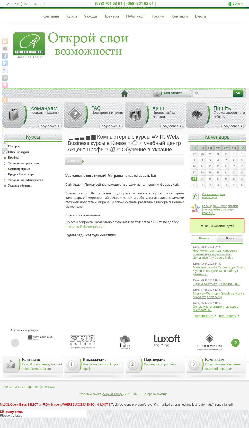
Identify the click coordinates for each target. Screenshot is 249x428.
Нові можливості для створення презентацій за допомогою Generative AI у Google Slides (216, 254)
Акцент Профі (113, 394)
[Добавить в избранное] (16, 4)
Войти (237, 3)
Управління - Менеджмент (25, 180)
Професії (13, 157)
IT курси (14, 146)
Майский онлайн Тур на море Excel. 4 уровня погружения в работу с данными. (218, 270)
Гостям (158, 16)
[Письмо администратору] (26, 4)
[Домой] (7, 4)
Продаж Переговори (21, 174)
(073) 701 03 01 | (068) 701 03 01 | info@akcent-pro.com (126, 6)
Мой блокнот (173, 93)
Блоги (200, 16)
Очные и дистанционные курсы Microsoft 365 (216, 308)
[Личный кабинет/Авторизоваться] (44, 4)
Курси (71, 16)
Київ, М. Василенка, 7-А (38, 364)
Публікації (135, 16)
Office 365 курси (18, 152)
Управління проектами (23, 163)
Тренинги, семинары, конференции (29, 387)
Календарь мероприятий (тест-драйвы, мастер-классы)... (220, 209)
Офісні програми (19, 169)
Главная (73, 161)
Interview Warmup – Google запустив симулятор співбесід (218, 295)
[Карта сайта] (35, 4)
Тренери (111, 16)
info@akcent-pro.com (36, 369)
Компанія (51, 16)
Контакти (180, 16)
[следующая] (235, 343)
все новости (228, 316)
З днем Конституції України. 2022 (216, 284)
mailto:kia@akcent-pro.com (85, 226)
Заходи (90, 16)
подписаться (204, 316)
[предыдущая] (15, 343)
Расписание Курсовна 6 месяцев (213, 196)
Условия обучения (20, 185)
